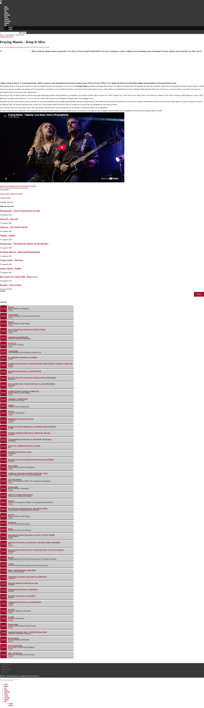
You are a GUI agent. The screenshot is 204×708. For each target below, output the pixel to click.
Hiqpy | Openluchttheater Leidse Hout (22, 570)
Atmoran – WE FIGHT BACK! (14, 227)
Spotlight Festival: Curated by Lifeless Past (23, 391)
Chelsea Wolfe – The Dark (11, 260)
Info (5, 25)
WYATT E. (12, 343)
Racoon (11, 557)
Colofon (10, 29)
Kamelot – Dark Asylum (10, 285)
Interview (7, 15)
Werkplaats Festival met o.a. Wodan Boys (23, 589)
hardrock (14, 186)
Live (5, 11)
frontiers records (5, 186)
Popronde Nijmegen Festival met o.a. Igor (23, 583)
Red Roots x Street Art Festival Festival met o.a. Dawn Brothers (31, 459)
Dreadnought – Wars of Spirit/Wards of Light (20, 211)
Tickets (10, 310)
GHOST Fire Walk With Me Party (20, 495)
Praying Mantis (31, 186)
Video (6, 17)
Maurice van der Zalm (16, 47)
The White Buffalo (14, 479)
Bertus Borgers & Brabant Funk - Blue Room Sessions (27, 508)
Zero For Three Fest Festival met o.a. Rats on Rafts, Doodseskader (32, 377)
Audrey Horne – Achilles (10, 268)
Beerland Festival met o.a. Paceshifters (22, 596)
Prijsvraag (7, 21)
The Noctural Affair (15, 646)
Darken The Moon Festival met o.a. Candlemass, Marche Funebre (32, 426)
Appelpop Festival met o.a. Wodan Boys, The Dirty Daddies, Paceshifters (34, 542)
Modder (11, 405)
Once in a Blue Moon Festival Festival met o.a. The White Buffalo (31, 384)
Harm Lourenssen (46, 676)
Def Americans (13, 638)
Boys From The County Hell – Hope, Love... (19, 277)
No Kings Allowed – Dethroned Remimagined (20, 252)
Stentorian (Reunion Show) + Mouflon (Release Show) (27, 632)
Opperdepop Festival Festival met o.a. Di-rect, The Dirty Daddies (31, 535)
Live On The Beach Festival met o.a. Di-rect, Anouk (26, 329)
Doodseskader (13, 487)
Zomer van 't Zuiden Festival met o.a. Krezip (24, 446)
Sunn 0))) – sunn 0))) (9, 219)
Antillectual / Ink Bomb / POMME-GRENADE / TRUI (28, 473)
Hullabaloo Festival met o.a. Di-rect (20, 419)
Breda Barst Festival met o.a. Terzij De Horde (24, 371)
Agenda (6, 23)
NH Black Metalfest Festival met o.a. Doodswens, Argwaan (29, 433)
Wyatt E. (11, 307)
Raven (10, 529)
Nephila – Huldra (7, 235)
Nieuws (6, 9)
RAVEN (11, 515)
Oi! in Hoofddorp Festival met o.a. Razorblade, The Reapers (29, 439)
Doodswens (12, 522)
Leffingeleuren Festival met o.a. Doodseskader (24, 602)
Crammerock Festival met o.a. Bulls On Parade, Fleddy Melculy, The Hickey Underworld (40, 363)
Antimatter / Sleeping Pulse (18, 399)
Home (6, 7)
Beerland (11, 609)
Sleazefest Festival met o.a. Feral (19, 452)
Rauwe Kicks (13, 466)
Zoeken (2, 291)
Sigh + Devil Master (15, 653)
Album (6, 13)
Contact (10, 27)
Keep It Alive (21, 186)
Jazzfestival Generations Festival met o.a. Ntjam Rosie (27, 577)
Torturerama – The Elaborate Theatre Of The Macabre (24, 244)
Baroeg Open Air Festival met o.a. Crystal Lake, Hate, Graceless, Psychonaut (35, 550)
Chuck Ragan (13, 314)
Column (6, 19)
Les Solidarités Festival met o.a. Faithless (22, 357)
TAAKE (11, 564)
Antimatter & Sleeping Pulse (18, 337)
